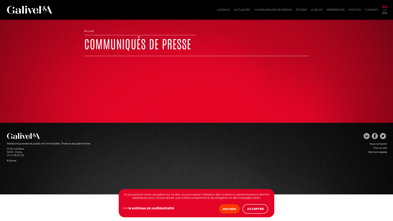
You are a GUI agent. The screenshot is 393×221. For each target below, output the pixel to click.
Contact (371, 9)
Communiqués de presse (273, 9)
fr (385, 7)
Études (301, 9)
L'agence (223, 9)
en (384, 13)
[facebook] (375, 136)
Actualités (242, 9)
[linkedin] (367, 136)
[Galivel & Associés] (29, 12)
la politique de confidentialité (151, 208)
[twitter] (383, 136)
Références (336, 9)
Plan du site (380, 148)
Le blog (317, 9)
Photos (355, 9)
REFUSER (229, 209)
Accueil (89, 31)
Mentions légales (377, 152)
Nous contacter (378, 143)
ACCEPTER (255, 209)
